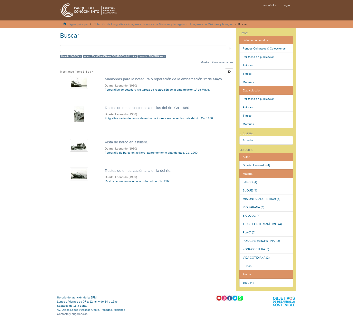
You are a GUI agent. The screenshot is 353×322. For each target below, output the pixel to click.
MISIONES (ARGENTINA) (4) (261, 198)
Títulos (247, 73)
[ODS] (284, 301)
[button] (270, 5)
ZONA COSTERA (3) (256, 249)
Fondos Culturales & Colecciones (264, 48)
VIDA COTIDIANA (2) (256, 257)
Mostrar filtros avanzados (217, 62)
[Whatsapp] (240, 297)
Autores (248, 65)
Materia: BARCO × (71, 56)
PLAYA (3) (249, 232)
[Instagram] (224, 297)
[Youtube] (219, 297)
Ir (230, 48)
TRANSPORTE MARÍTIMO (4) (262, 224)
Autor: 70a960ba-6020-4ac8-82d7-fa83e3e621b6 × (110, 56)
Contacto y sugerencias (72, 313)
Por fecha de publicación (259, 57)
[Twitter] (235, 297)
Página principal (78, 24)
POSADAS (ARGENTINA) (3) (261, 240)
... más (247, 266)
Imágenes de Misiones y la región (211, 24)
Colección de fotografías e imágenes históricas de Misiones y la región (139, 24)
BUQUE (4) (250, 190)
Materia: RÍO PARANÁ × (152, 56)
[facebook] (229, 297)
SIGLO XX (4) (251, 215)
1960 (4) (248, 282)
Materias (248, 82)
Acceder (248, 140)
